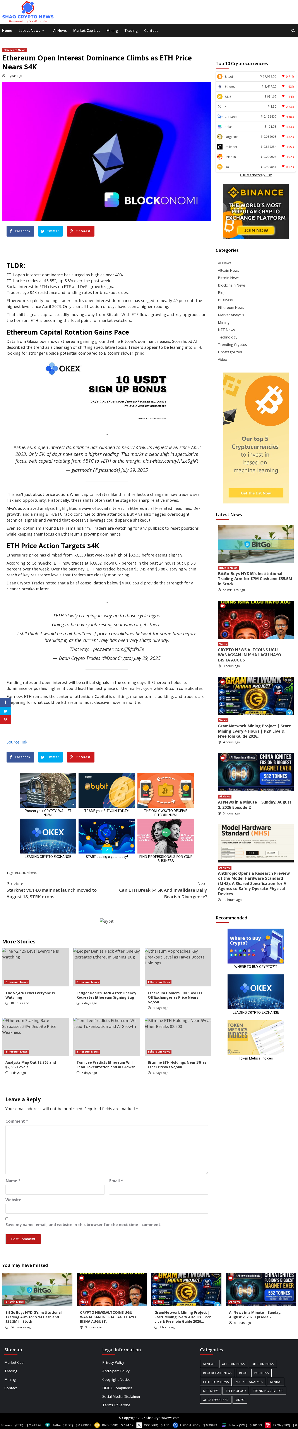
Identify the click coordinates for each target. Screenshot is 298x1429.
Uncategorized (230, 352)
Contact (151, 30)
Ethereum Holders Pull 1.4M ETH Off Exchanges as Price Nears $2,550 (176, 998)
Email (116, 1180)
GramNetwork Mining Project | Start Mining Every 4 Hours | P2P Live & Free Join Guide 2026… (254, 731)
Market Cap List (86, 30)
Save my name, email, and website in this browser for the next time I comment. (83, 1224)
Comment (16, 1121)
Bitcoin (20, 873)
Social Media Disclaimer (121, 1396)
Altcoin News (228, 270)
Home (7, 30)
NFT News (226, 329)
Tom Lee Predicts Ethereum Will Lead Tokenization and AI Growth (106, 1064)
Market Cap (14, 1362)
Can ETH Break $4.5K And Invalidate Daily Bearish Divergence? (163, 890)
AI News (60, 30)
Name (13, 1180)
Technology (227, 337)
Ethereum (33, 873)
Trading (131, 30)
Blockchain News (232, 285)
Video (222, 359)
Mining (112, 30)
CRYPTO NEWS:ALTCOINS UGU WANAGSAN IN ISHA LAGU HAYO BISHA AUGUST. (249, 655)
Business (225, 300)
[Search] (293, 30)
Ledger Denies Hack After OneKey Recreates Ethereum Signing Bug (106, 995)
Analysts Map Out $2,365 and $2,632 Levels (30, 1064)
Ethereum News (14, 50)
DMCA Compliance (117, 1388)
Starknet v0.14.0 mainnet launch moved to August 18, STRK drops (52, 890)
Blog (222, 292)
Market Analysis (231, 315)
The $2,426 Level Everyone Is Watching (30, 995)
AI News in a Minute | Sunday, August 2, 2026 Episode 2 (254, 804)
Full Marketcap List (256, 175)
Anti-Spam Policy (116, 1371)
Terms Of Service (116, 1405)
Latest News (29, 30)
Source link (17, 742)
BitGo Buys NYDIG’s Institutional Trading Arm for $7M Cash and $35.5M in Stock (255, 578)
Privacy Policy (113, 1362)
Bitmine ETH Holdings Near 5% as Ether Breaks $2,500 (177, 1064)
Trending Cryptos (232, 344)
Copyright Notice (116, 1379)
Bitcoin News (228, 277)
